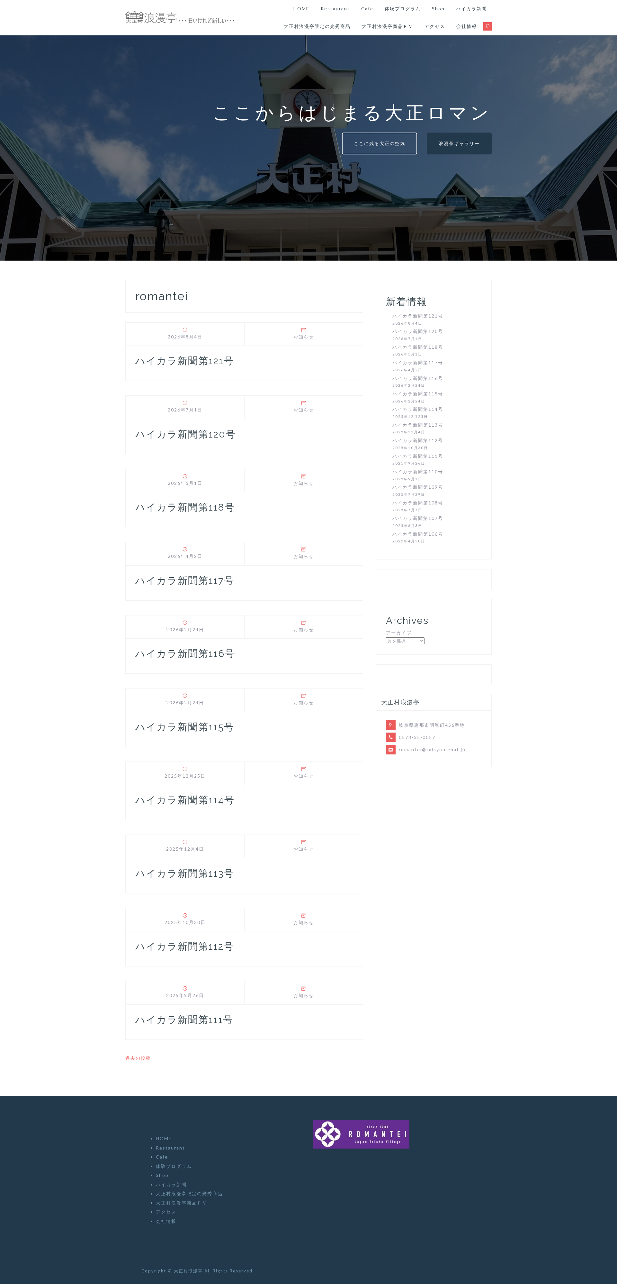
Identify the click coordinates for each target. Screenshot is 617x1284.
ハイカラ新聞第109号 (417, 487)
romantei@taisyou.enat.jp (432, 749)
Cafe (367, 8)
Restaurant (335, 8)
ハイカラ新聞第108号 (417, 502)
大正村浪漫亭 (189, 1270)
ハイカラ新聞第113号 (184, 873)
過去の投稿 (138, 1058)
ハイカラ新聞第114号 (185, 800)
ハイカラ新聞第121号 (184, 360)
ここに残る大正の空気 (379, 143)
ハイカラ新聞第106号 (417, 534)
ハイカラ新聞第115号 (184, 727)
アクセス (435, 26)
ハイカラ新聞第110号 (417, 471)
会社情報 (466, 26)
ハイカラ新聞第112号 (184, 946)
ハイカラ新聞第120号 (185, 434)
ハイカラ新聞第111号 (184, 1019)
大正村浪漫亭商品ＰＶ (387, 26)
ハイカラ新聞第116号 (185, 653)
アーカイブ (399, 632)
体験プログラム (403, 8)
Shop (438, 8)
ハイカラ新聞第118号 (185, 507)
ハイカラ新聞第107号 (417, 518)
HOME (301, 8)
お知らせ (303, 336)
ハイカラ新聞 (471, 8)
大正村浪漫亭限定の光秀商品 (317, 26)
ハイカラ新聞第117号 (184, 580)
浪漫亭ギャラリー (459, 143)
